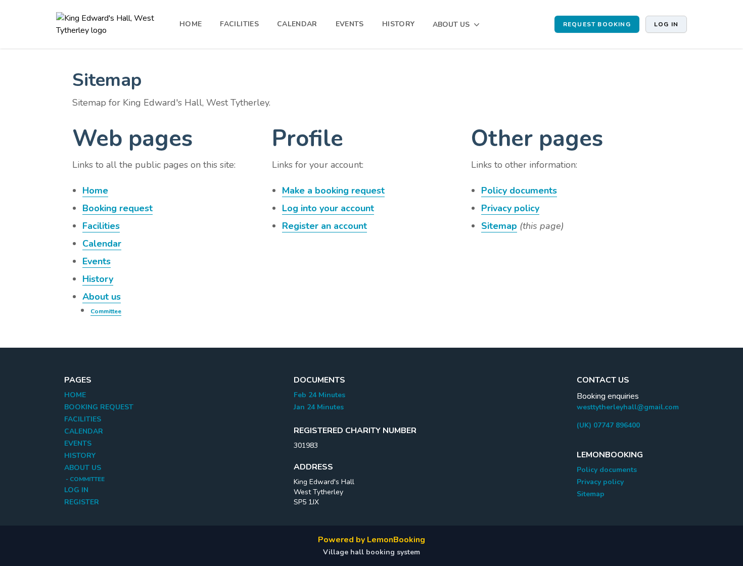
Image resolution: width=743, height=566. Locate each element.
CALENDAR (297, 24)
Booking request (117, 208)
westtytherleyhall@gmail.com (628, 407)
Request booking (597, 24)
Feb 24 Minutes (319, 395)
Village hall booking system (371, 552)
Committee (105, 311)
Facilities (101, 226)
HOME (190, 24)
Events (96, 261)
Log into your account (328, 208)
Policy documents (519, 190)
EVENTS (350, 24)
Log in (666, 24)
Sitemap (499, 226)
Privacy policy (510, 208)
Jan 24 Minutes (319, 407)
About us (101, 297)
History (97, 279)
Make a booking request (333, 190)
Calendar (101, 244)
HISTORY (398, 24)
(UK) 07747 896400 (608, 425)
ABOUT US (82, 468)
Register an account (324, 226)
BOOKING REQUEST (98, 407)
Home (95, 190)
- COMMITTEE (84, 479)
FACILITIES (239, 24)
